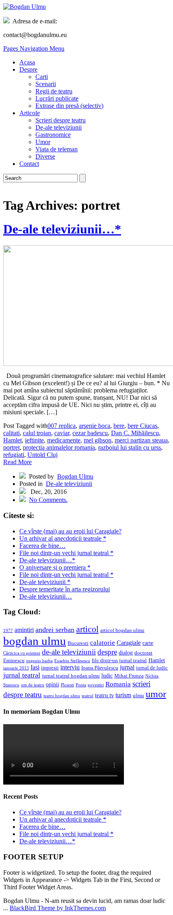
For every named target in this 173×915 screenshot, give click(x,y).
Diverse (45, 156)
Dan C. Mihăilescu (135, 433)
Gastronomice (53, 134)
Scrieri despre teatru (60, 120)
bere (118, 425)
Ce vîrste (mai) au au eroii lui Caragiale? (70, 531)
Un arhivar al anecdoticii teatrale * (62, 538)
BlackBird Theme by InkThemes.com (58, 908)
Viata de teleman (56, 149)
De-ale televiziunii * (44, 581)
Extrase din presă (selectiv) (69, 105)
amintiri (24, 629)
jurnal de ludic (152, 668)
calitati (11, 433)
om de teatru (32, 685)
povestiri (96, 685)
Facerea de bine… (42, 545)
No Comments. (48, 499)
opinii (52, 684)
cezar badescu (90, 433)
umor (156, 693)
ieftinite (34, 440)
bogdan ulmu (34, 640)
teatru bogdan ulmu (61, 696)
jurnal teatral (21, 675)
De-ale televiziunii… (45, 596)
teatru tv (104, 695)
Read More (17, 462)
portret (11, 447)
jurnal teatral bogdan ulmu (71, 676)
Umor (42, 141)
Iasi (35, 667)
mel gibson (97, 440)
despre (107, 652)
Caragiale (129, 642)
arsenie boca (94, 425)
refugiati (13, 454)
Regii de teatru (53, 91)
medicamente (63, 440)
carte (147, 643)
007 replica (61, 425)
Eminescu (14, 660)
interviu (70, 667)
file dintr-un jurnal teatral (119, 660)
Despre (28, 69)
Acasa (27, 62)
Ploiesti (67, 685)
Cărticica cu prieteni (21, 653)
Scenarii (45, 84)
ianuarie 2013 (16, 668)
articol (87, 629)
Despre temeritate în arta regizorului (64, 589)
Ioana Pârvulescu (99, 668)
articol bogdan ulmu (122, 630)
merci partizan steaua (141, 440)
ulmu (138, 695)
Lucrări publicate (56, 98)
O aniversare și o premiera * (55, 567)
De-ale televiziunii (58, 127)
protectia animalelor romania (59, 447)
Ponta (81, 685)
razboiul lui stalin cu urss (129, 447)
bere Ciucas (142, 425)
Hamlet (12, 440)
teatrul (87, 696)
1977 (8, 630)
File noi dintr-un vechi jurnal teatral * (66, 552)
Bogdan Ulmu (75, 476)
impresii (50, 668)
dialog (126, 652)
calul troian (37, 433)
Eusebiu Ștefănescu (72, 661)
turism (123, 695)
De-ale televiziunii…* (62, 229)
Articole (29, 112)
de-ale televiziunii (69, 652)
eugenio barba (39, 661)
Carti (41, 76)
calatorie (102, 642)
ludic (107, 675)
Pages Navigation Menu (33, 48)
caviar (61, 433)
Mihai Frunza (129, 676)
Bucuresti (78, 643)
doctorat (143, 653)
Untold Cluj (42, 454)
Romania (118, 684)
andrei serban (54, 630)
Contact (29, 163)
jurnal (127, 667)
